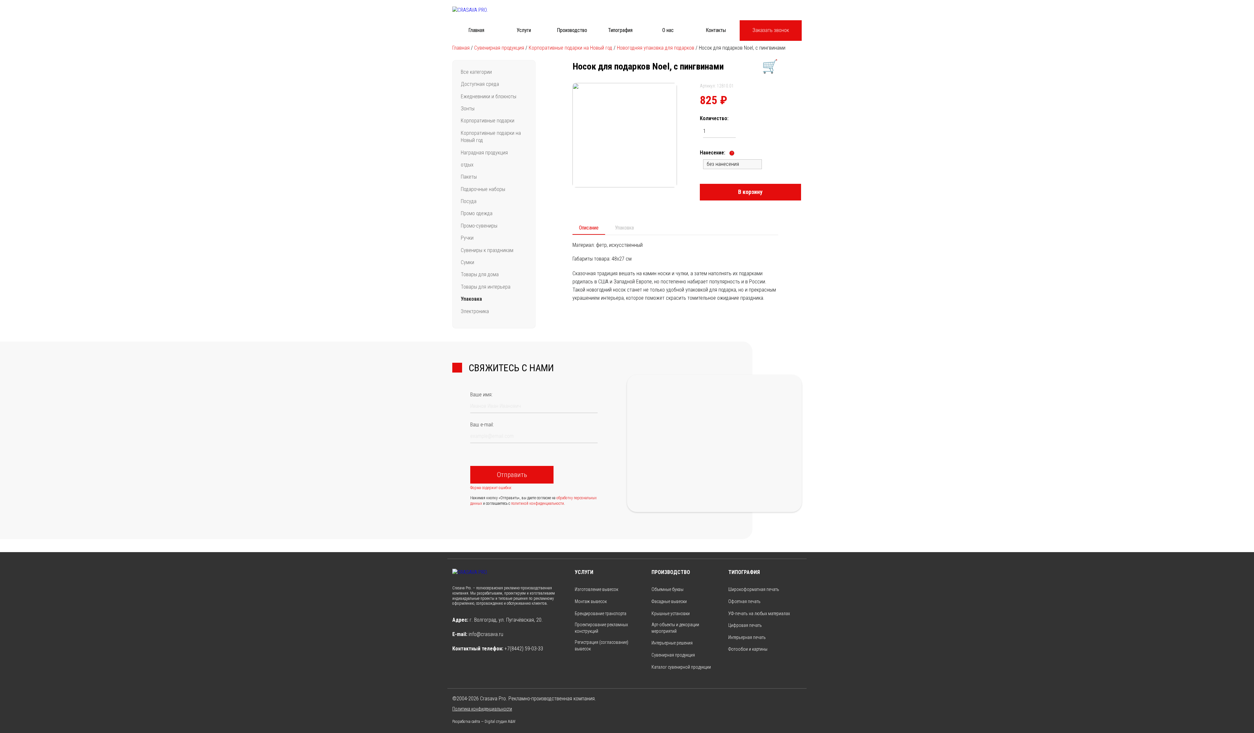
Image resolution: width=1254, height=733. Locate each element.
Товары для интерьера (485, 287)
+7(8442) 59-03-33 (524, 648)
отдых (467, 165)
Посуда (468, 201)
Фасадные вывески (669, 601)
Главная (476, 30)
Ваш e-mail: (482, 425)
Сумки (467, 262)
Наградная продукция (484, 153)
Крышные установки (670, 613)
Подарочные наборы (483, 189)
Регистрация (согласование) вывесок (601, 645)
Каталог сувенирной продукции (681, 667)
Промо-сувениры (479, 226)
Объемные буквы (667, 589)
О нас (668, 30)
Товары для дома (480, 274)
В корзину (750, 191)
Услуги (524, 30)
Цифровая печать (745, 625)
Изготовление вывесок (596, 589)
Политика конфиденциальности (482, 708)
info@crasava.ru (486, 634)
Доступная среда (480, 84)
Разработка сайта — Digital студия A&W (483, 721)
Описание (589, 228)
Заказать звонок (770, 30)
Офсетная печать (744, 601)
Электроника (475, 311)
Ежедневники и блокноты (488, 96)
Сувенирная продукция (499, 48)
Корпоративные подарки (487, 121)
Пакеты (469, 177)
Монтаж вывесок (591, 601)
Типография (620, 30)
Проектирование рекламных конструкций (601, 628)
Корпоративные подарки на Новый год (570, 48)
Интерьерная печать (747, 637)
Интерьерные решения (672, 642)
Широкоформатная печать (753, 589)
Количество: (714, 118)
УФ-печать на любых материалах (759, 613)
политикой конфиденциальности (537, 503)
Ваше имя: (481, 394)
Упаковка (471, 299)
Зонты (467, 108)
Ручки (467, 238)
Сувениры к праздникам (487, 250)
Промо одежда (476, 213)
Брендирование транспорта (600, 613)
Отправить (512, 475)
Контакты (716, 30)
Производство (572, 30)
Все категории (476, 72)
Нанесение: (716, 153)
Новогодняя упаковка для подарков (655, 48)
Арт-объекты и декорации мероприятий (675, 628)
